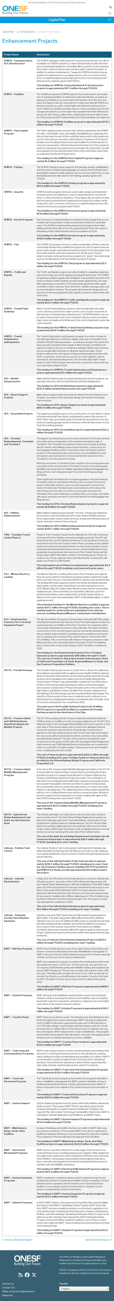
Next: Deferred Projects (97, 1240)
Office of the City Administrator (18, 1291)
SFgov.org (7, 1295)
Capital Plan (8, 31)
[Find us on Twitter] (34, 1275)
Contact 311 (8, 1287)
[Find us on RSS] (20, 1275)
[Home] (15, 10)
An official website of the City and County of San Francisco (57, 2)
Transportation (26, 31)
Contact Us (8, 1284)
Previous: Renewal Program (18, 1240)
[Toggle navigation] (110, 13)
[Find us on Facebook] (27, 1275)
